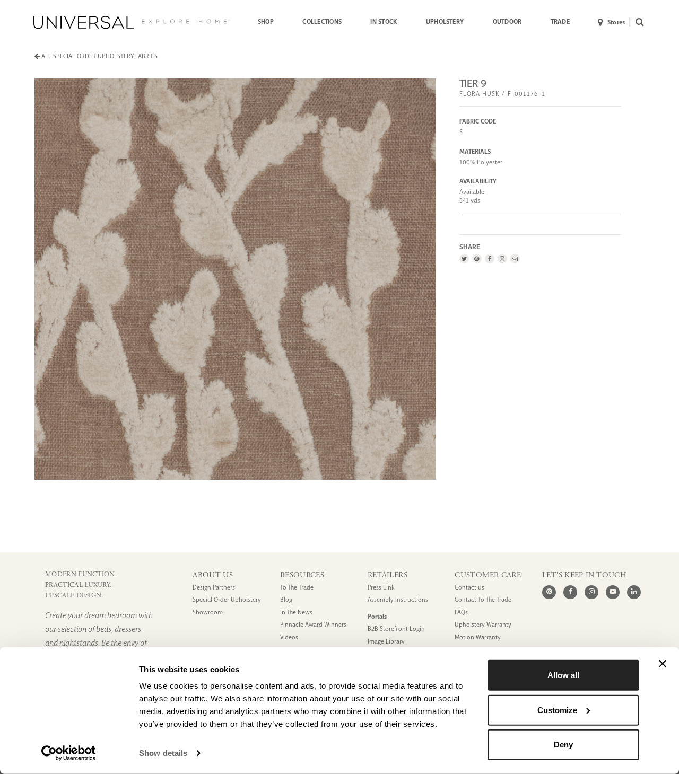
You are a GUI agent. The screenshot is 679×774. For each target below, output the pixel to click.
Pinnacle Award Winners (313, 625)
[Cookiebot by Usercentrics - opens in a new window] (68, 753)
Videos (289, 637)
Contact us (469, 588)
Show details (163, 753)
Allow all (563, 675)
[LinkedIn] (634, 592)
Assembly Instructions (398, 600)
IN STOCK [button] (383, 21)
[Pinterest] (476, 258)
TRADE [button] (560, 21)
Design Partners (214, 588)
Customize (557, 709)
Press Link (381, 588)
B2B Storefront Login (396, 629)
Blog (286, 600)
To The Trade (297, 588)
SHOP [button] (266, 21)
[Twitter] (464, 258)
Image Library (386, 642)
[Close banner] (662, 663)
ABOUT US (213, 575)
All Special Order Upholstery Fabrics (99, 56)
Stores (616, 22)
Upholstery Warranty (483, 625)
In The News (296, 613)
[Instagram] (502, 258)
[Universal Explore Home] (131, 22)
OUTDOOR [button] (507, 21)
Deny (563, 744)
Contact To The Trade (483, 600)
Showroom (208, 613)
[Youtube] (613, 592)
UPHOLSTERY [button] (445, 21)
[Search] (637, 22)
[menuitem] (265, 22)
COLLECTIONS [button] (322, 21)
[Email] (515, 258)
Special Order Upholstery (227, 600)
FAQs (461, 613)
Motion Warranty (478, 637)
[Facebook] (489, 258)
